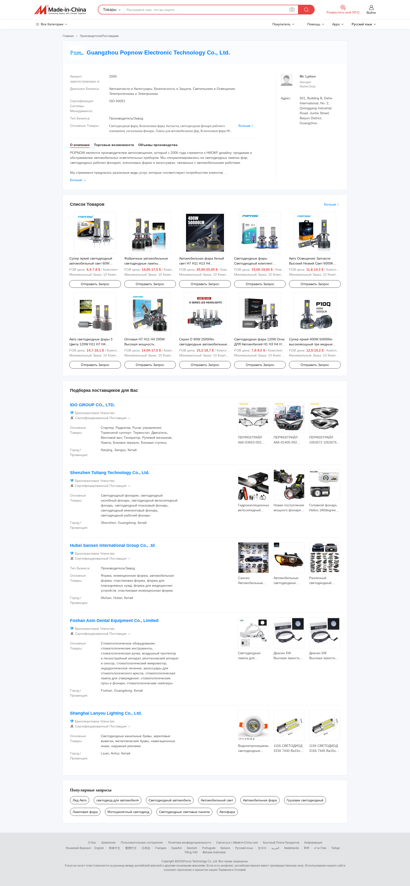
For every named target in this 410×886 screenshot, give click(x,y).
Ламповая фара (85, 812)
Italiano (225, 848)
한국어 (262, 848)
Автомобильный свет (217, 800)
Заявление (108, 842)
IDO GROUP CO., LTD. (92, 404)
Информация (313, 842)
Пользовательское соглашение (142, 842)
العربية (275, 848)
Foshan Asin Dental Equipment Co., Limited (114, 620)
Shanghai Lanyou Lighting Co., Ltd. (106, 713)
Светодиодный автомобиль (170, 800)
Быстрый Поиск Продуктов (281, 842)
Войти (371, 12)
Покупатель (281, 24)
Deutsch (192, 848)
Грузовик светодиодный (305, 800)
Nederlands (291, 848)
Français (160, 848)
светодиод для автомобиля (117, 800)
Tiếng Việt (191, 852)
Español (176, 848)
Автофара (227, 812)
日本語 (146, 848)
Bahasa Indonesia (214, 852)
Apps (336, 24)
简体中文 (114, 848)
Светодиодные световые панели (184, 812)
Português (208, 848)
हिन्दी (306, 848)
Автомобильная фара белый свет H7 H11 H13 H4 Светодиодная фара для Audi (202, 263)
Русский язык (244, 848)
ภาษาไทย (320, 848)
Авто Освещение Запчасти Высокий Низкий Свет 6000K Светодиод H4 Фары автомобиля (314, 263)
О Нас (92, 842)
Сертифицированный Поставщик (103, 418)
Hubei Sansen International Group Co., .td (112, 545)
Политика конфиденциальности (189, 842)
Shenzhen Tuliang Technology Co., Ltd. (109, 472)
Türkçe (335, 848)
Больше (244, 126)
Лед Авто (80, 800)
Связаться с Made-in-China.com (237, 842)
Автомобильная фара (260, 800)
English (99, 848)
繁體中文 (131, 848)
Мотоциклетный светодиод (128, 812)
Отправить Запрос (95, 284)
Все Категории (52, 24)
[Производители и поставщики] (60, 10)
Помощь (313, 24)
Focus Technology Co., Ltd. (201, 861)
